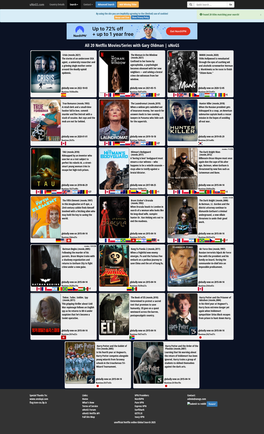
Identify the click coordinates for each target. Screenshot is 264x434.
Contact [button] (87, 4)
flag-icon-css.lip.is (38, 402)
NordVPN (139, 399)
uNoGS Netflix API (91, 413)
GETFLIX (138, 413)
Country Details (57, 4)
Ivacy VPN (139, 417)
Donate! (212, 403)
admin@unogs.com (196, 399)
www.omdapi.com (39, 399)
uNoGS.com (37, 4)
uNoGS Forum (89, 409)
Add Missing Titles (127, 4)
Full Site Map (88, 417)
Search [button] (73, 4)
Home (85, 399)
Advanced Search (106, 4)
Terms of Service (90, 406)
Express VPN (141, 406)
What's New (88, 402)
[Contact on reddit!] (197, 403)
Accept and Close (122, 17)
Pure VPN (139, 402)
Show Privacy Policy (140, 17)
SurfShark (139, 409)
